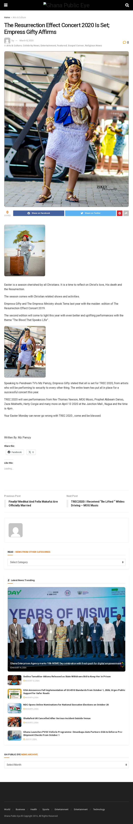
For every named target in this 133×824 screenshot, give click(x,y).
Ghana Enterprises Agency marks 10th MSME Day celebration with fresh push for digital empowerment (65, 663)
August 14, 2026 (19, 668)
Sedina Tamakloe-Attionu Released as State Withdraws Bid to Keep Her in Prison (67, 676)
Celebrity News (31, 45)
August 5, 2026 (31, 709)
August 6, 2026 (31, 698)
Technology (99, 809)
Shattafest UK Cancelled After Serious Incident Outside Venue (57, 718)
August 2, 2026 (31, 723)
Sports (45, 809)
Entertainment (48, 45)
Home (7, 17)
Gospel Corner (76, 45)
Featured (62, 45)
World (7, 809)
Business (20, 809)
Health (33, 809)
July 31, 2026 (31, 739)
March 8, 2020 (26, 40)
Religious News (93, 45)
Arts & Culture (19, 17)
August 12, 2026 (32, 681)
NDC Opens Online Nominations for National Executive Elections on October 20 (66, 704)
